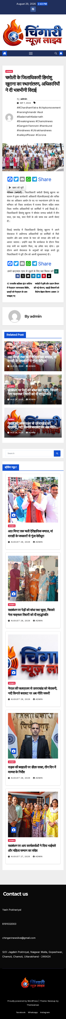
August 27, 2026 (21, 856)
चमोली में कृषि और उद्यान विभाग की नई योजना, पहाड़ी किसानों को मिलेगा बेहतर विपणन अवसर (46, 287)
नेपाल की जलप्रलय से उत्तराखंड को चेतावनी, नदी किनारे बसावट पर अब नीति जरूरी (31, 427)
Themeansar (33, 1005)
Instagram (45, 1012)
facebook (20, 1012)
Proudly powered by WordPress (23, 1001)
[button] (56, 53)
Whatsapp (33, 1012)
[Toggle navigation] (30, 53)
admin (23, 99)
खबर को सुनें (17, 187)
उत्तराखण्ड (9, 71)
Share (44, 179)
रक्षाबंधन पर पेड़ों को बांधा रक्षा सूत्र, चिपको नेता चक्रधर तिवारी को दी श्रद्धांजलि (32, 392)
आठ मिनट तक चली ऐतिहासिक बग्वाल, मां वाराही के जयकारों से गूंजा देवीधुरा (31, 359)
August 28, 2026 (21, 542)
